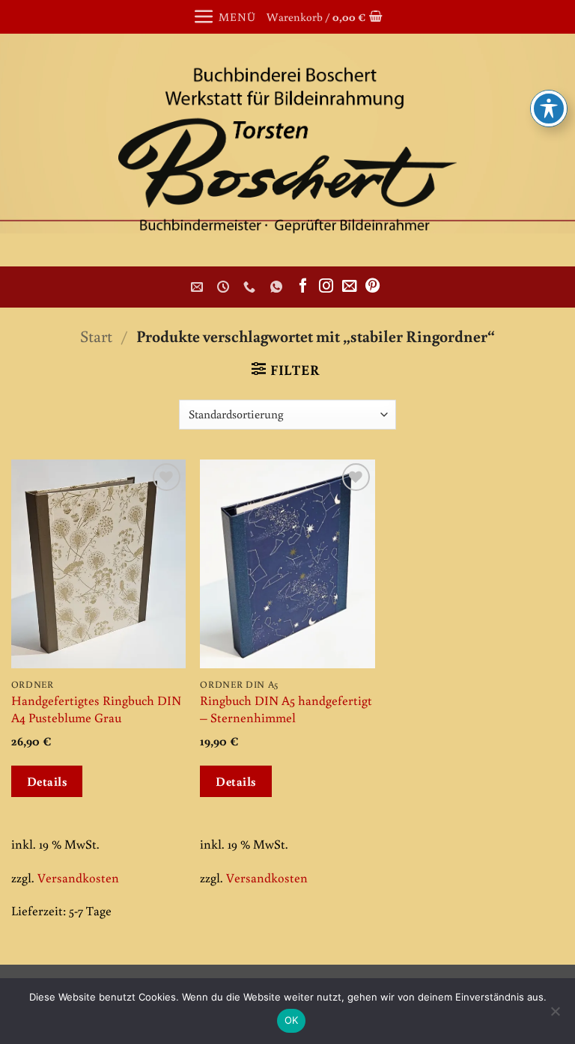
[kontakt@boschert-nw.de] (199, 287)
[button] (224, 17)
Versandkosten (78, 877)
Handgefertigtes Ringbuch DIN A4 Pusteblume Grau (96, 708)
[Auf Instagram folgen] (326, 286)
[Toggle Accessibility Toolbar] (549, 108)
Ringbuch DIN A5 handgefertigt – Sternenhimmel (286, 708)
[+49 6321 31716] (251, 287)
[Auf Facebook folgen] (303, 286)
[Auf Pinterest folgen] (372, 286)
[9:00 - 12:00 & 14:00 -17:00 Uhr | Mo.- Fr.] (225, 287)
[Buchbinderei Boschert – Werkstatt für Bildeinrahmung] (287, 149)
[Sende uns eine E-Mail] (349, 286)
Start (96, 336)
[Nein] (555, 1016)
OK (292, 1020)
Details (47, 781)
